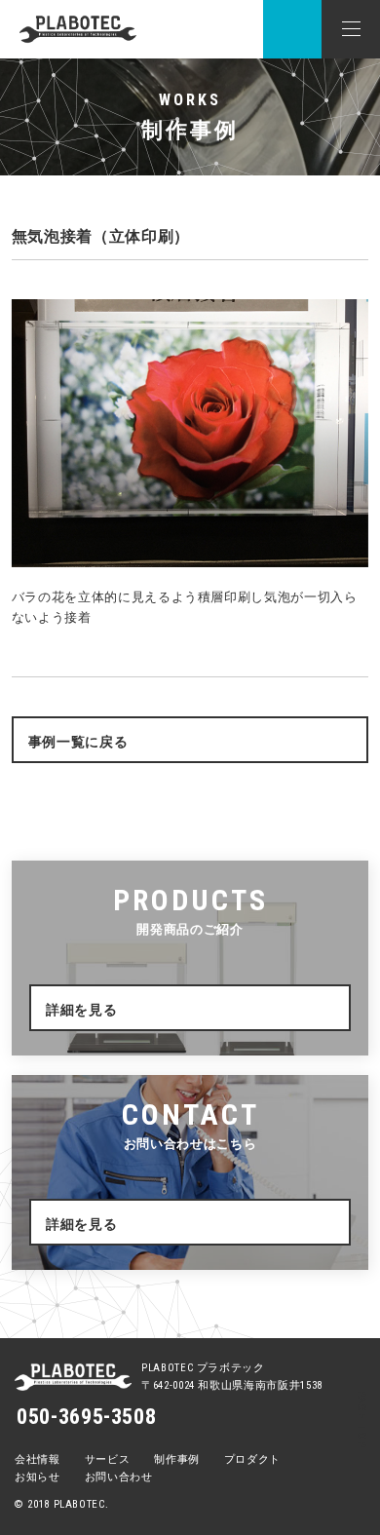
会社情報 (37, 1459)
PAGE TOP (361, 1418)
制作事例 (177, 1459)
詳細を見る (81, 1009)
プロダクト (252, 1459)
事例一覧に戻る (78, 741)
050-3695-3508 (86, 1416)
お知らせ (37, 1477)
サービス (108, 1459)
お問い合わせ (119, 1477)
